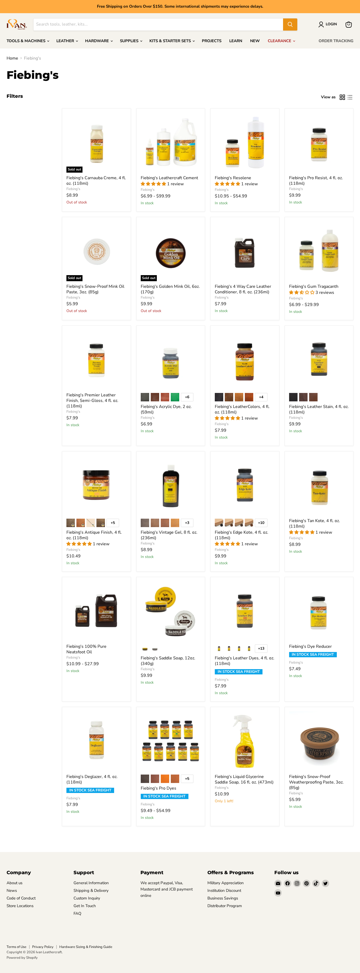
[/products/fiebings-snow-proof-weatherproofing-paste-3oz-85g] (319, 741)
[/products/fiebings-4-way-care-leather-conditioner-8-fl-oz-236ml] (245, 251)
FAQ (77, 913)
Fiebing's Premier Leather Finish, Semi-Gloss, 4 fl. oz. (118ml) (92, 400)
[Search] (290, 24)
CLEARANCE (280, 40)
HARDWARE (97, 40)
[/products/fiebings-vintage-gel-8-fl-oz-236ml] (171, 486)
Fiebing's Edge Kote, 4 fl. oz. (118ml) (241, 535)
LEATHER (65, 40)
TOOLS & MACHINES (26, 40)
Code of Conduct (21, 898)
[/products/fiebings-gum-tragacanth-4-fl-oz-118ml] (319, 251)
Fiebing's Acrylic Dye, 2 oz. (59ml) (166, 409)
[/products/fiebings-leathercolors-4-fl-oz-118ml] (245, 360)
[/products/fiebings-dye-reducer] (319, 611)
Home (12, 58)
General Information (91, 883)
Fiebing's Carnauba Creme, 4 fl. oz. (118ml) (96, 180)
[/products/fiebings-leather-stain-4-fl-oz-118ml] (319, 360)
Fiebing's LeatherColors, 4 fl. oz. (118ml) (242, 409)
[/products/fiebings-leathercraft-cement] (171, 143)
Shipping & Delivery (91, 890)
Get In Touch (85, 905)
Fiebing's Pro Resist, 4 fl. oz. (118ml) (316, 180)
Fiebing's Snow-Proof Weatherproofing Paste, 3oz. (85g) (316, 782)
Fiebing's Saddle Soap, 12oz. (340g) (168, 660)
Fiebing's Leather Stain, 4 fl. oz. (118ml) (319, 409)
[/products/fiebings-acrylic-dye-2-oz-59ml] (171, 360)
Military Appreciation (225, 883)
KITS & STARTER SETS (170, 40)
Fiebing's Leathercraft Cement (169, 178)
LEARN (235, 40)
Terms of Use (16, 947)
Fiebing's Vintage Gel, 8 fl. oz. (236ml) (169, 535)
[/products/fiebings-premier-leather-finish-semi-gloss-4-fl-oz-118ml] (96, 360)
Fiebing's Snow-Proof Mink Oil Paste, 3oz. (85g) (95, 289)
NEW (255, 40)
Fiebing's (73, 189)
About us (14, 883)
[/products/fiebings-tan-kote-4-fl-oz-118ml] (319, 486)
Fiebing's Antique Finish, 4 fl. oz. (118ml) (94, 535)
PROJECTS (211, 40)
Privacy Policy (42, 947)
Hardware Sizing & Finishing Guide (85, 947)
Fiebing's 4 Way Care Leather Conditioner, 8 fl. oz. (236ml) (243, 289)
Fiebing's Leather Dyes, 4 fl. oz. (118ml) (244, 660)
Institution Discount (224, 890)
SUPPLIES (129, 40)
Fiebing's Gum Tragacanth (313, 286)
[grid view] (342, 97)
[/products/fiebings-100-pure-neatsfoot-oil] (96, 611)
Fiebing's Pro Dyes (158, 788)
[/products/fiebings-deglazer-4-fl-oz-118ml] (96, 741)
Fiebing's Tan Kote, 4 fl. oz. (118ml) (314, 523)
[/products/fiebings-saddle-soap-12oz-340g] (171, 611)
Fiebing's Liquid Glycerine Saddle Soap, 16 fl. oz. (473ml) (244, 779)
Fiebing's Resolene (233, 178)
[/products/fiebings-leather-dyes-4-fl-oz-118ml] (245, 611)
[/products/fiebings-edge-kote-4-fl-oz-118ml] (245, 486)
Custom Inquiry (87, 898)
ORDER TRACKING (336, 40)
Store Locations (20, 905)
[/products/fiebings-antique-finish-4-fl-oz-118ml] (96, 486)
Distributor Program (224, 905)
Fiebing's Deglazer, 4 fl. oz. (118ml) (92, 779)
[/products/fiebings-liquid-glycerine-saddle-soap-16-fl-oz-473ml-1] (245, 741)
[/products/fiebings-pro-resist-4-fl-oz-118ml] (319, 143)
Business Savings (222, 898)
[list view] (349, 97)
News (12, 890)
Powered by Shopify (22, 957)
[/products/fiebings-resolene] (245, 143)
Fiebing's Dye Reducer (310, 646)
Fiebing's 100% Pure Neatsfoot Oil (86, 649)
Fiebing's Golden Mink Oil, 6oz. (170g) (170, 289)
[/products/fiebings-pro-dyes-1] (171, 741)
